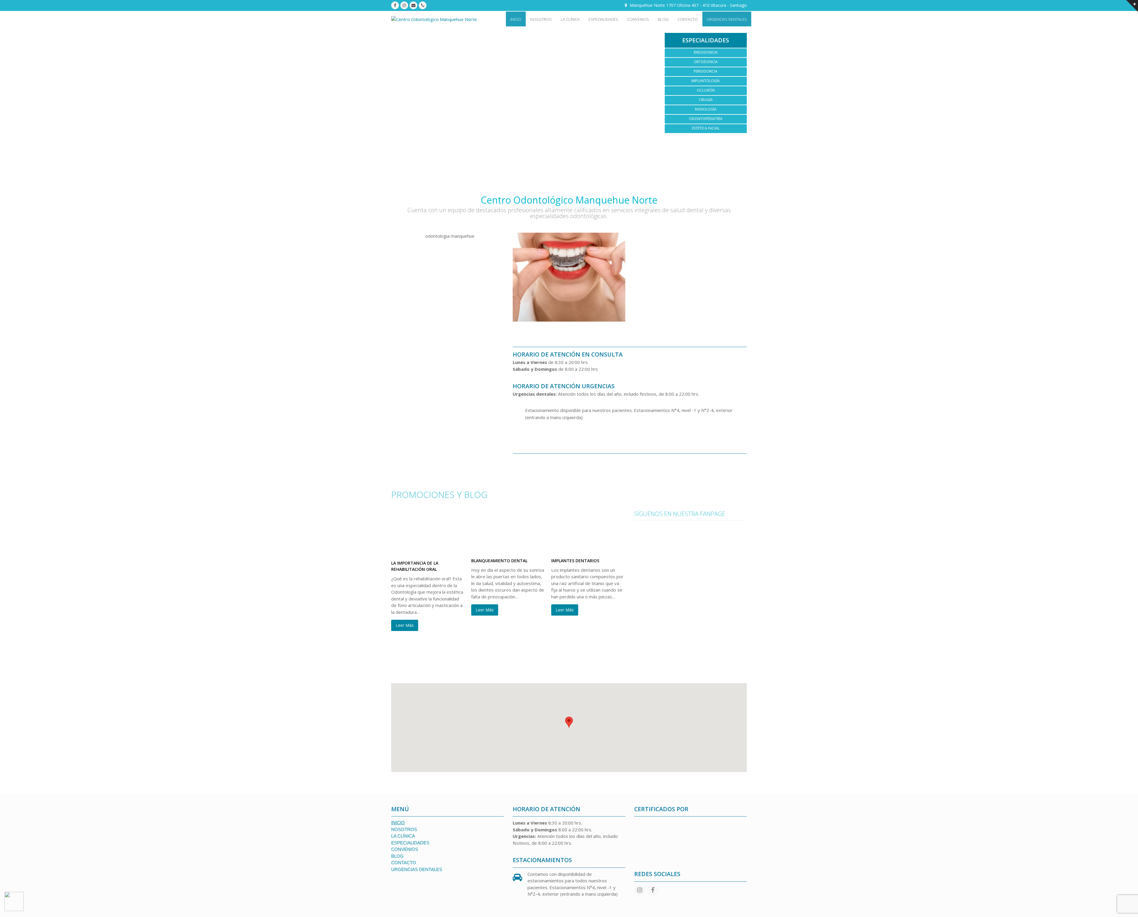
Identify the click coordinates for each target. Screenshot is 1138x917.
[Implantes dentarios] (588, 548)
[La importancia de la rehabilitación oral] (428, 551)
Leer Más (405, 625)
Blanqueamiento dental (499, 560)
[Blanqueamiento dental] (508, 548)
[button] (569, 722)
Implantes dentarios (575, 560)
